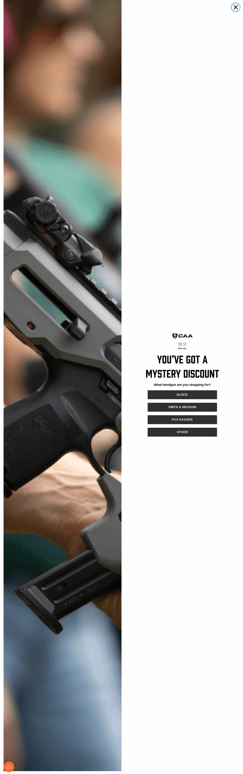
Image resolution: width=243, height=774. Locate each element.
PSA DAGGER (182, 419)
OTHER (182, 432)
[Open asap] (9, 767)
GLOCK (182, 394)
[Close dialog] (235, 7)
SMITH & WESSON (182, 407)
